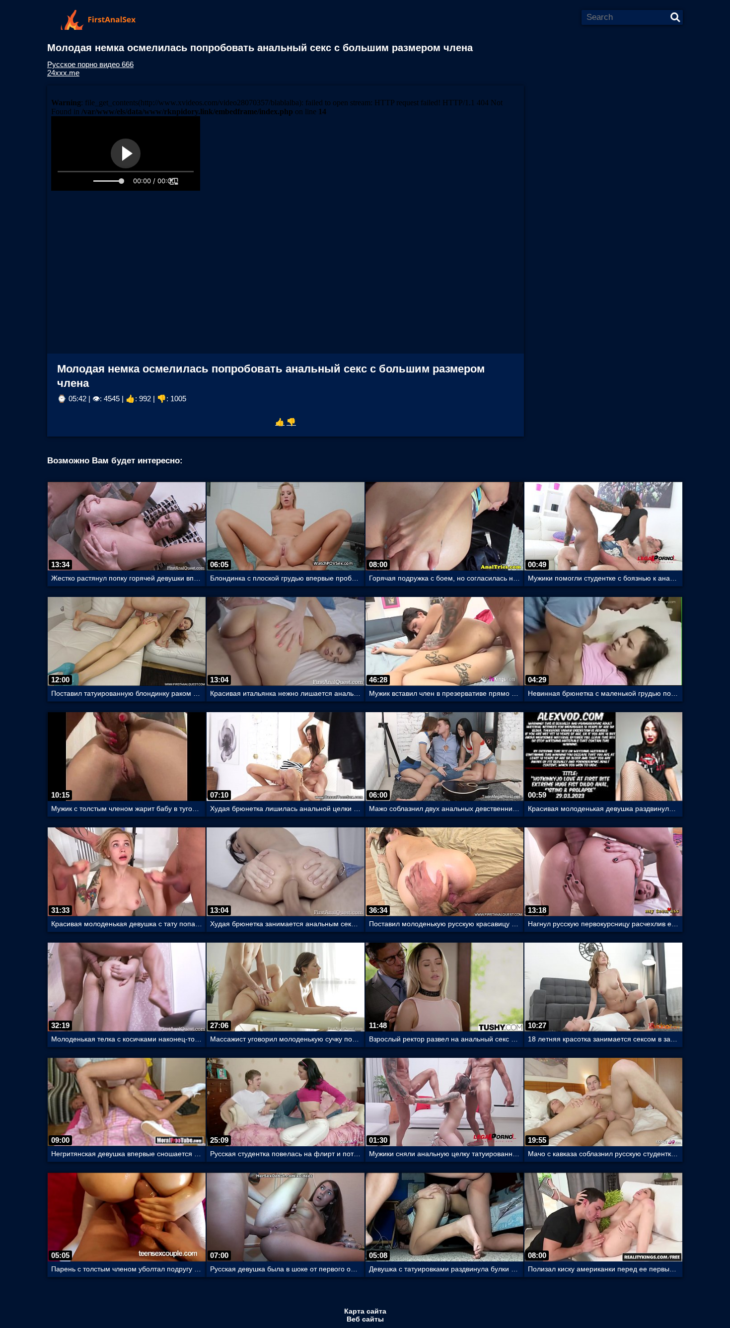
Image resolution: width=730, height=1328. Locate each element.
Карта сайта (365, 1311)
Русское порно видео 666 (90, 64)
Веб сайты (365, 1319)
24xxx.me (63, 73)
